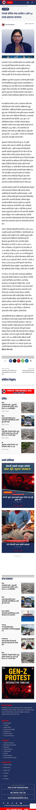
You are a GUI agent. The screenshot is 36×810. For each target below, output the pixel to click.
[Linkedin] (26, 361)
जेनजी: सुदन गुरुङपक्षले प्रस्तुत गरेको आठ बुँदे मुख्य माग (18, 498)
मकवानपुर (4, 625)
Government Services (10, 757)
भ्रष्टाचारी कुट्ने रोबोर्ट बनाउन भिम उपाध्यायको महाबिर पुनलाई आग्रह (28, 371)
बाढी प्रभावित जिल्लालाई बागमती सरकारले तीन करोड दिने (10, 643)
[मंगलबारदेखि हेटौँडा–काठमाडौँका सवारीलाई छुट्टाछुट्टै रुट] (27, 629)
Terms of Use (8, 765)
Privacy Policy (8, 733)
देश (2, 442)
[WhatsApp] (22, 361)
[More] (31, 361)
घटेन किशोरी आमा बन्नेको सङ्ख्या (18, 544)
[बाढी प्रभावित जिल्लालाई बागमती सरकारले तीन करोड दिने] (27, 643)
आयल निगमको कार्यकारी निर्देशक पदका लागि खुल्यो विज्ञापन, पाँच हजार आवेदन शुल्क (9, 372)
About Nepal (7, 723)
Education (6, 747)
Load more (17, 556)
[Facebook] (10, 361)
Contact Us (7, 731)
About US (6, 770)
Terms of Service (9, 735)
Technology (7, 751)
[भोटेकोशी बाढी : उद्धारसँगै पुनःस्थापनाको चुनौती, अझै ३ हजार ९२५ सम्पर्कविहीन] (27, 407)
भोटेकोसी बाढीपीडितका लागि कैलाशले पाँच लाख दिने (10, 614)
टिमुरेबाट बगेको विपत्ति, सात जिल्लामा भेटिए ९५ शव (10, 445)
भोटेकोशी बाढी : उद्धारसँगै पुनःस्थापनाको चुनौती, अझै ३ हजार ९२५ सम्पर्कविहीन (10, 407)
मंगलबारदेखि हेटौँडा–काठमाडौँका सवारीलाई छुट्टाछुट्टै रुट (11, 629)
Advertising (7, 767)
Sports (6, 753)
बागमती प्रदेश (5, 638)
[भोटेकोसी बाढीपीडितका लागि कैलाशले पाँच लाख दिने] (27, 615)
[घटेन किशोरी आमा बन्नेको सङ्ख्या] (18, 526)
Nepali (5, 776)
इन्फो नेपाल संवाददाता (10, 25)
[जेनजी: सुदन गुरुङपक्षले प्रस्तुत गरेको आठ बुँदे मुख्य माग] (18, 479)
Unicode (6, 779)
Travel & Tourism (9, 743)
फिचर (3, 402)
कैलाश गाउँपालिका (5, 611)
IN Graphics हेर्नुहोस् (18, 506)
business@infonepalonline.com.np (18, 798)
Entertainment (8, 755)
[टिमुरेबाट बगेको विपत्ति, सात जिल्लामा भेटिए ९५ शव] (27, 447)
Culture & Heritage (9, 729)
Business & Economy (10, 745)
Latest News (7, 727)
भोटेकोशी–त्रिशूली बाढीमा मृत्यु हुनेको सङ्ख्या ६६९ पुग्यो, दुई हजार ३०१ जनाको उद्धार (10, 433)
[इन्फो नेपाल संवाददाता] (3, 24)
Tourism (6, 725)
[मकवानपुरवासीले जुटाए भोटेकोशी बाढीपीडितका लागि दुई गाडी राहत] (27, 420)
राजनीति (3, 6)
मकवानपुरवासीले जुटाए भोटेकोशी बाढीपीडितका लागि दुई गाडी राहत (10, 420)
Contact (6, 773)
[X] (14, 361)
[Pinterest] (18, 361)
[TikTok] (12, 803)
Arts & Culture (8, 749)
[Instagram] (8, 803)
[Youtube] (21, 803)
